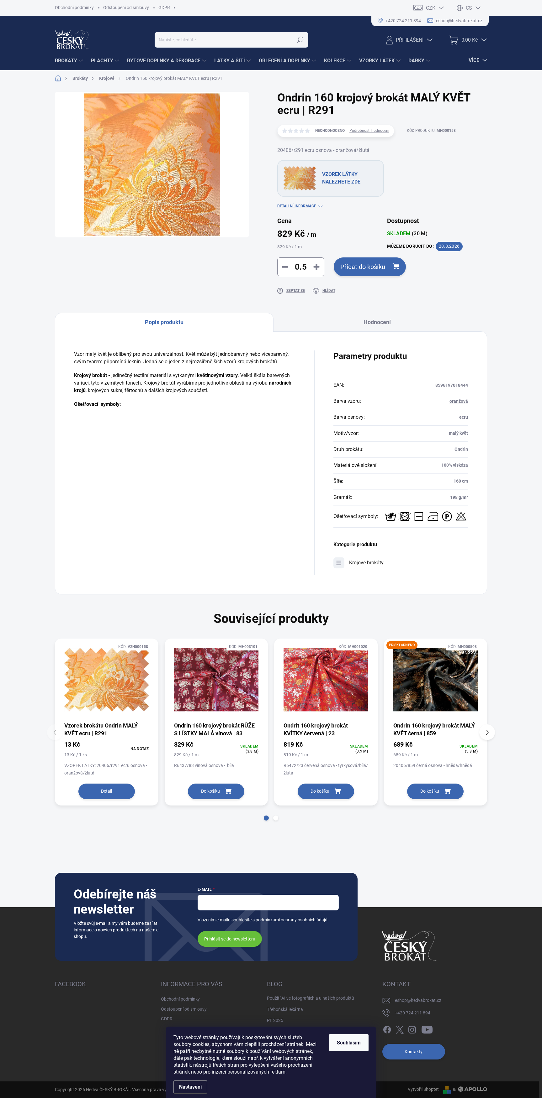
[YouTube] (427, 1028)
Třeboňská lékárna (285, 1009)
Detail (106, 791)
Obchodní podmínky (74, 7)
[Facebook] (387, 1028)
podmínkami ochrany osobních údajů (291, 919)
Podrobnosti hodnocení (369, 130)
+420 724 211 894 (412, 1012)
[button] (266, 818)
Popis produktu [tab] (164, 322)
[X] (399, 1028)
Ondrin (461, 449)
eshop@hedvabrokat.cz (418, 1000)
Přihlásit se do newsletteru (229, 938)
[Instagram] (412, 1028)
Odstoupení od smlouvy (126, 7)
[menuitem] (70, 60)
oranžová (458, 401)
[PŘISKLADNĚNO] (435, 680)
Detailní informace (296, 206)
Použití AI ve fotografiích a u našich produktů (310, 998)
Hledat (300, 39)
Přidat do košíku (362, 267)
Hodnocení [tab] (377, 322)
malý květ (458, 433)
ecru (463, 417)
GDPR (164, 7)
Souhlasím (349, 1043)
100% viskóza (454, 465)
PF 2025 (275, 1020)
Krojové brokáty (366, 563)
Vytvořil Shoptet (423, 1089)
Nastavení (190, 1087)
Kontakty (413, 1051)
